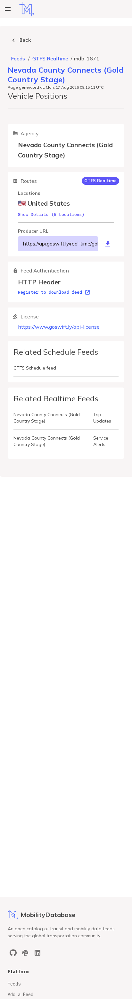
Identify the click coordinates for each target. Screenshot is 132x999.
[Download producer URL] (107, 243)
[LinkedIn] (37, 952)
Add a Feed (20, 994)
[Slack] (25, 952)
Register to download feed (50, 292)
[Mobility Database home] (26, 9)
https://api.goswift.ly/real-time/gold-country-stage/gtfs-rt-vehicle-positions (60, 243)
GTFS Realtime (50, 58)
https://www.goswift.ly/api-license (59, 327)
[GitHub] (13, 952)
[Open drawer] (7, 9)
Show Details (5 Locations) (51, 214)
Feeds (18, 58)
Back (25, 40)
